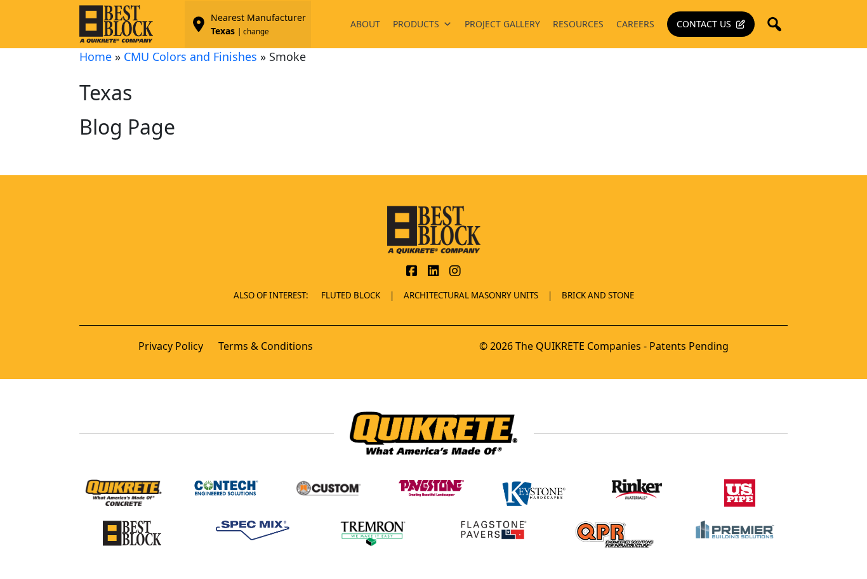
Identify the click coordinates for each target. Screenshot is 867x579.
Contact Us (704, 24)
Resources (578, 24)
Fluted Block (350, 295)
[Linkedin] (433, 272)
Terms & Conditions (265, 346)
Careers (635, 24)
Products (416, 24)
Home (95, 56)
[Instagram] (455, 272)
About (365, 24)
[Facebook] (412, 272)
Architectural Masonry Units (471, 295)
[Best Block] (433, 229)
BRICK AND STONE (598, 295)
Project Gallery (502, 24)
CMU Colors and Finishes (190, 56)
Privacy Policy (170, 346)
